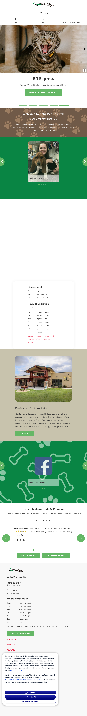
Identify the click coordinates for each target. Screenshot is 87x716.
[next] (84, 49)
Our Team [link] (12, 645)
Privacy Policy (16, 670)
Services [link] (11, 650)
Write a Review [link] (28, 555)
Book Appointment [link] (43, 92)
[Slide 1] (23, 105)
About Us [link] (11, 640)
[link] (43, 5)
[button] (3, 5)
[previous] (2, 49)
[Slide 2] (33, 105)
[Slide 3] (43, 105)
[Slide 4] (54, 105)
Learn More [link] (25, 433)
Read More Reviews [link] (56, 555)
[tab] (32, 307)
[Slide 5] (64, 105)
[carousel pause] (84, 70)
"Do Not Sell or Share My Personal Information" (24, 680)
